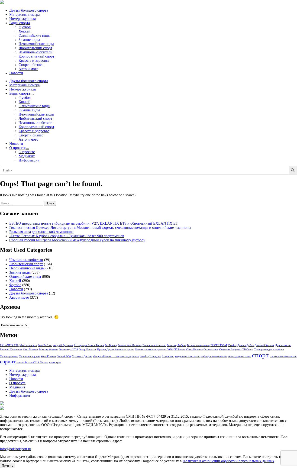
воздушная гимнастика (187, 356)
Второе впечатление (198, 345)
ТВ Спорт (247, 349)
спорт (260, 355)
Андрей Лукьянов (63, 345)
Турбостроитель (9, 356)
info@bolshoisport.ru (15, 449)
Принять (7, 465)
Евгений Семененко (11, 349)
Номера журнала (22, 19)
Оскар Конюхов (87, 349)
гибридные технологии (214, 356)
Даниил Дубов (245, 345)
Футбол (25, 27)
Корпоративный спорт (36, 56)
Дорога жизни (283, 345)
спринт (8, 362)
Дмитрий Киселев (264, 345)
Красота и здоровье (34, 60)
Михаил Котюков (48, 349)
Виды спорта (19, 23)
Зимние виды (29, 40)
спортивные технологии (283, 356)
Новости (16, 73)
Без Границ (111, 345)
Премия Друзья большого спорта (115, 349)
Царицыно (155, 356)
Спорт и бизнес (31, 65)
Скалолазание (210, 349)
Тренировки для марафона (269, 349)
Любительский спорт (35, 48)
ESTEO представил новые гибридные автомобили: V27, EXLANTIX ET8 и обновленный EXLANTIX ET (93, 223)
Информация (29, 160)
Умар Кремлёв (48, 356)
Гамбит (232, 345)
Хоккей (24, 31)
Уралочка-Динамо (82, 356)
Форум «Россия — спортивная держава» (116, 356)
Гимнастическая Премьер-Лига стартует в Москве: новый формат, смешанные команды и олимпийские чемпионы (100, 227)
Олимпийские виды (34, 35)
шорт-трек (55, 362)
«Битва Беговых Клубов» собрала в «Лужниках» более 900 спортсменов (66, 236)
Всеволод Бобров (176, 345)
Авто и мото (28, 69)
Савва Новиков (194, 349)
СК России (179, 349)
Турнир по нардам (29, 356)
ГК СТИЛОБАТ (218, 345)
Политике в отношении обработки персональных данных (228, 461)
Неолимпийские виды (36, 44)
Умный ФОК (64, 356)
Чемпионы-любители (35, 52)
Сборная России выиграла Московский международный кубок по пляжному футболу (77, 240)
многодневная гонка (239, 356)
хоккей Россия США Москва (32, 362)
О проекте (17, 148)
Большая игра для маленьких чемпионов (41, 232)
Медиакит (27, 156)
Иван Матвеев (30, 349)
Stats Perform (45, 345)
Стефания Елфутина (230, 349)
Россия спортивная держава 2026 (154, 349)
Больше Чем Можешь (130, 345)
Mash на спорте (28, 345)
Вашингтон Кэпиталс (154, 345)
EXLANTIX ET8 (9, 345)
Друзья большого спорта (28, 10)
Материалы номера (24, 14)
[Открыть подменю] (32, 94)
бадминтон (168, 356)
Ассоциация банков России (89, 345)
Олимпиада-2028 (68, 349)
